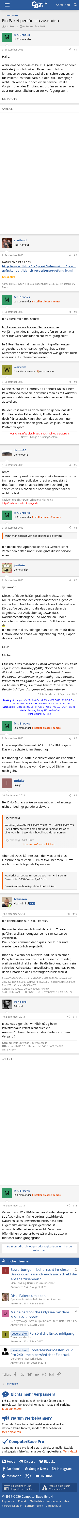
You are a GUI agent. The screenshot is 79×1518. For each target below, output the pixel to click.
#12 (75, 1205)
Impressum (8, 1501)
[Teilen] (70, 49)
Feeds (11, 1461)
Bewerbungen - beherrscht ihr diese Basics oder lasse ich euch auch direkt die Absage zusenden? (44, 1274)
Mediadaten (37, 1501)
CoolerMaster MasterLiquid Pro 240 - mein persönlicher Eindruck (42, 1352)
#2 (75, 255)
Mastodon (14, 1476)
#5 (75, 465)
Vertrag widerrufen (58, 1501)
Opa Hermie (17, 1299)
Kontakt (22, 1501)
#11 (75, 1016)
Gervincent (17, 1358)
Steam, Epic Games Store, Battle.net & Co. (53, 1321)
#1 (75, 49)
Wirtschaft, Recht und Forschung (44, 1299)
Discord (29, 1461)
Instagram (64, 1469)
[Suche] (75, 5)
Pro (32, 903)
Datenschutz (53, 1505)
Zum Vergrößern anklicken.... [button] (39, 844)
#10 (75, 914)
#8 (75, 738)
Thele (14, 1337)
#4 (75, 382)
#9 (75, 795)
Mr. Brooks (11, 26)
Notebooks (25, 1337)
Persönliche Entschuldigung (52, 1333)
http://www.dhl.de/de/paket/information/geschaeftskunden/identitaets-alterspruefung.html (39, 268)
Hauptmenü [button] (7, 5)
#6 (75, 527)
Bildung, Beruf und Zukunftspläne (36, 1283)
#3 (75, 312)
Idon (13, 1283)
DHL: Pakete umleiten (28, 1295)
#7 (75, 580)
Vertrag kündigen (12, 1505)
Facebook (13, 1469)
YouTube (46, 1476)
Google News (38, 1469)
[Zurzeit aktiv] (10, 906)
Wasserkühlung (33, 1358)
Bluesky (49, 1461)
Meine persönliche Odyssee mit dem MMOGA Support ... (40, 1314)
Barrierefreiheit (34, 1505)
